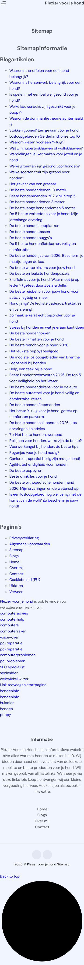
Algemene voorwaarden (29, 544)
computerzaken (13, 631)
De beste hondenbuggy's (30, 237)
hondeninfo (9, 690)
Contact (16, 573)
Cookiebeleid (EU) (24, 579)
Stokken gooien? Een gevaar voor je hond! (44, 130)
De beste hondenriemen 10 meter (37, 189)
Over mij (16, 567)
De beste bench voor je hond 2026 (38, 345)
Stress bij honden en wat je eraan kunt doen (46, 327)
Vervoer (16, 591)
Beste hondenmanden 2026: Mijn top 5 (42, 196)
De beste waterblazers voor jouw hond (42, 267)
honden (6, 708)
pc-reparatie (11, 643)
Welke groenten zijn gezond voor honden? (44, 166)
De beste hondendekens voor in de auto (43, 387)
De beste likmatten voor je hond (36, 339)
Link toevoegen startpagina (23, 684)
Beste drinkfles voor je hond (33, 476)
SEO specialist (12, 667)
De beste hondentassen (29, 231)
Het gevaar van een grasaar (32, 183)
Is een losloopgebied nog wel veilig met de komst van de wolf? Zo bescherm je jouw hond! (45, 500)
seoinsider (9, 672)
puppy (5, 714)
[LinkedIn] (47, 854)
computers (9, 625)
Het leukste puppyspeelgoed (34, 351)
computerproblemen (17, 655)
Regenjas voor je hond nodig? (34, 452)
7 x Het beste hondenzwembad (35, 434)
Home (14, 561)
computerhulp (12, 619)
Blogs (14, 555)
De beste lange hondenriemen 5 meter (42, 207)
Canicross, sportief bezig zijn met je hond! (44, 458)
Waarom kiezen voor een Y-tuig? (36, 142)
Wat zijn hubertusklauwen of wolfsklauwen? (46, 148)
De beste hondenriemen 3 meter (37, 201)
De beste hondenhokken (29, 333)
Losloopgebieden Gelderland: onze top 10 (44, 136)
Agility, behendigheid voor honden (38, 464)
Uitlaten (16, 585)
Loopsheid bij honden (27, 363)
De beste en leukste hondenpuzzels (39, 273)
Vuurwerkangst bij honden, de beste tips (43, 446)
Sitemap (16, 549)
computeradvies (14, 613)
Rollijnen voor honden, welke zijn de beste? (45, 440)
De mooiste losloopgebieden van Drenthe (44, 357)
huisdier (7, 702)
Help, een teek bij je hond (30, 369)
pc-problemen (12, 661)
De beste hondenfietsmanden (34, 404)
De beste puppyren (25, 470)
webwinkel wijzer (14, 679)
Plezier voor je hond (64, 3)
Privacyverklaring (24, 537)
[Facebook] (36, 854)
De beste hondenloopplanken (34, 225)
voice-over (9, 637)
